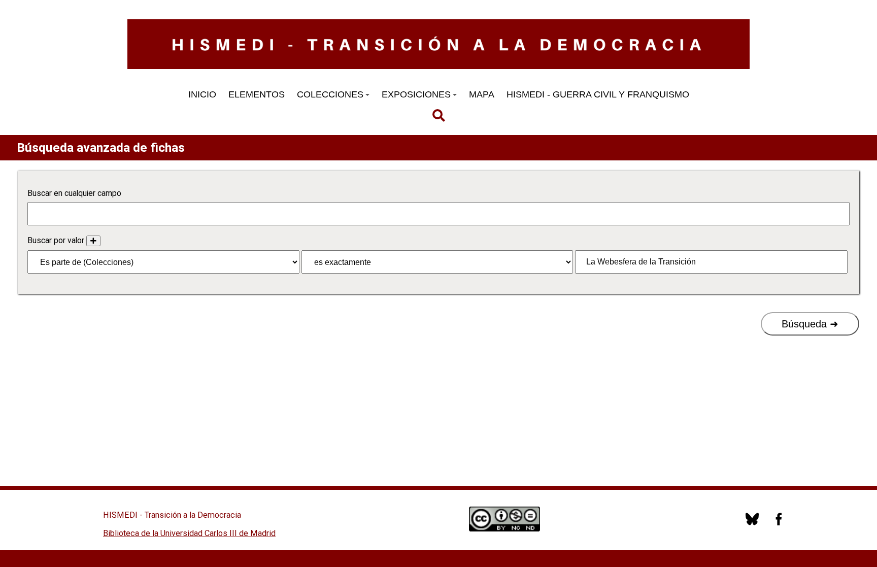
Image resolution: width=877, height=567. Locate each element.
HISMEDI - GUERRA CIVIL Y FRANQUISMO (598, 94)
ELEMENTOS (256, 94)
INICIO (202, 94)
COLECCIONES (330, 94)
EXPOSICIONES (416, 94)
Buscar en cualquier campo (74, 193)
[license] (752, 523)
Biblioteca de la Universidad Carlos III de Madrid (189, 533)
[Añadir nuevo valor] (93, 241)
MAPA (481, 94)
